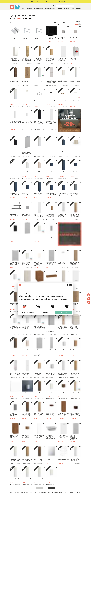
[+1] (63, 51)
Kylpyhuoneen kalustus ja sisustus (25, 11)
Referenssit (66, 8)
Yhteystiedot (78, 8)
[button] (88, 302)
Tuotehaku (18, 18)
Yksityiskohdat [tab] (45, 289)
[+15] (75, 255)
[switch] (38, 307)
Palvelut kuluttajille (38, 8)
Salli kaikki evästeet (63, 312)
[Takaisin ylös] (89, 596)
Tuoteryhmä (12, 18)
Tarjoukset (29, 8)
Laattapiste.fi (12, 11)
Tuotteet (23, 8)
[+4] (15, 51)
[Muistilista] (75, 5)
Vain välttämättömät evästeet (28, 312)
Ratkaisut (60, 8)
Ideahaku (30, 18)
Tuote (76, 23)
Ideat (73, 8)
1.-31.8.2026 (30, 1)
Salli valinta (45, 312)
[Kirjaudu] (80, 5)
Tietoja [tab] (64, 289)
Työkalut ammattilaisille (50, 8)
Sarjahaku (25, 18)
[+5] (51, 30)
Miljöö (80, 23)
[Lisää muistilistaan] (19, 26)
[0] (78, 5)
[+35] (75, 343)
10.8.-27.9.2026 (55, 1)
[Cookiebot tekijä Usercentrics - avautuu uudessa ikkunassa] (66, 285)
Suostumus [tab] (26, 289)
